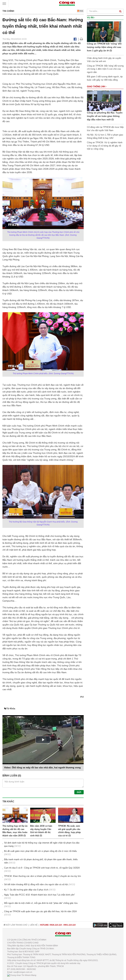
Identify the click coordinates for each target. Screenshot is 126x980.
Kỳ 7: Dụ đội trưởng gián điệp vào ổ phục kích (26, 889)
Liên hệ (34, 925)
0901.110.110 (69, 925)
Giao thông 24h (96, 86)
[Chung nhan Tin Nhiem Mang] (21, 975)
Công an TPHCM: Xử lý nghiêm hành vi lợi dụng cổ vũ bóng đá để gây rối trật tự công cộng (104, 145)
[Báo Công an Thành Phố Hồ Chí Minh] (67, 3)
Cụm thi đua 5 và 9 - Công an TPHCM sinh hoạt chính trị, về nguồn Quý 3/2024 (42, 868)
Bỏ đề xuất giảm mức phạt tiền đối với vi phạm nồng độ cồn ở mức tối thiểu (40, 851)
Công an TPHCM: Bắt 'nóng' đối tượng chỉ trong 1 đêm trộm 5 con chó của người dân (105, 69)
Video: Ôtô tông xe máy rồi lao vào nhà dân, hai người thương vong (42, 767)
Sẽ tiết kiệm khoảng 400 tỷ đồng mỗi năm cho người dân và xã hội (36, 884)
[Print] (81, 39)
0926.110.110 (56, 925)
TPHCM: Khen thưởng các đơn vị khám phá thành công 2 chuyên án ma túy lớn (42, 876)
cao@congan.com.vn (22, 972)
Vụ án (90, 17)
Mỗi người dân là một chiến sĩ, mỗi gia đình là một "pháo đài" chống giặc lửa (40, 903)
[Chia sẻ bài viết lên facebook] (75, 39)
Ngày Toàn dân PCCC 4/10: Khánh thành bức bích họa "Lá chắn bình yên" (39, 895)
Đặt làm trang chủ (16, 925)
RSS (81, 11)
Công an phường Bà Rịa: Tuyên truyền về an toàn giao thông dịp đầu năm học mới (105, 116)
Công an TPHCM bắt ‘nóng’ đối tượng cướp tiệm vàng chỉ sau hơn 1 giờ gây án (104, 47)
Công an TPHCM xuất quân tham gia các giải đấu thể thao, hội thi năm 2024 (40, 911)
